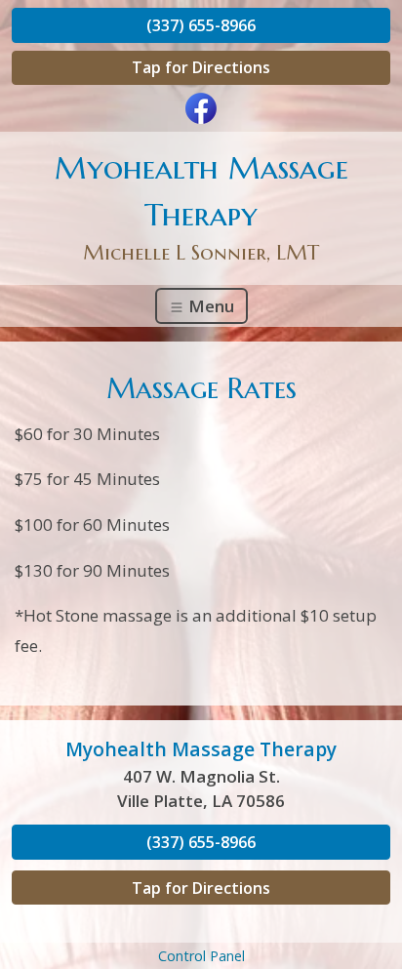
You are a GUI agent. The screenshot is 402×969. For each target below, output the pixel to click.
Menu (209, 306)
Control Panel (201, 956)
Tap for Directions (201, 67)
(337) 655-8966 (201, 25)
